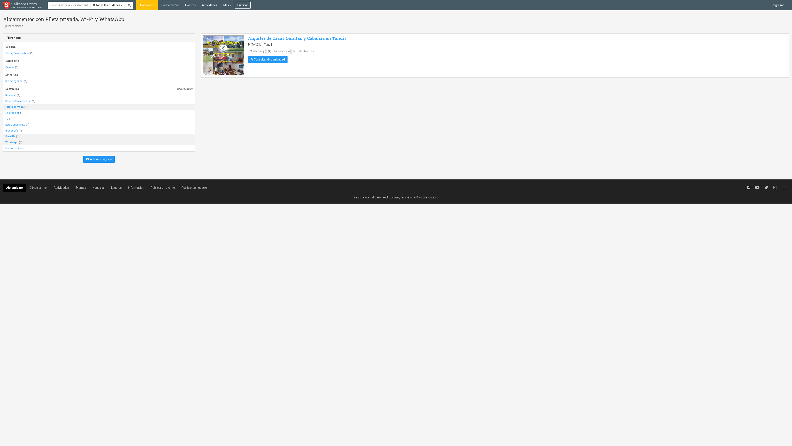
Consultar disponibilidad (269, 59)
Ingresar (778, 5)
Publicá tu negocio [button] (100, 159)
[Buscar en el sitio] (129, 5)
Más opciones (14, 148)
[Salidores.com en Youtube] (757, 187)
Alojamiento (147, 5)
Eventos (190, 5)
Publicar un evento (163, 187)
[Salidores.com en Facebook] (748, 187)
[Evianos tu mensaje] (784, 187)
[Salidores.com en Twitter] (766, 187)
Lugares (116, 187)
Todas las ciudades (108, 5)
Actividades (209, 5)
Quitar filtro (186, 88)
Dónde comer (170, 5)
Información (136, 187)
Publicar (242, 5)
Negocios (99, 187)
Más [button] (226, 5)
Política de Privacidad (426, 197)
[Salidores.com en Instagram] (775, 187)
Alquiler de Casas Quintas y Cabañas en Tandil (297, 38)
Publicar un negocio (194, 187)
